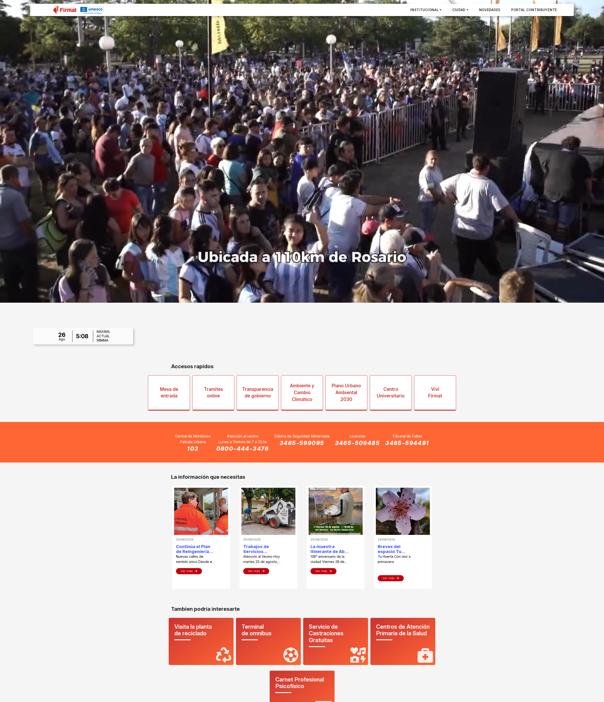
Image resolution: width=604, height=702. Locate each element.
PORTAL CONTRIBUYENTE (534, 10)
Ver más (187, 571)
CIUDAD (459, 10)
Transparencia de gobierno (257, 392)
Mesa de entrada (169, 392)
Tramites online (213, 392)
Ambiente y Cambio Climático (302, 392)
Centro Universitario (391, 392)
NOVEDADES (489, 10)
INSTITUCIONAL (424, 10)
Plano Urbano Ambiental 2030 (346, 392)
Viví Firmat (435, 392)
